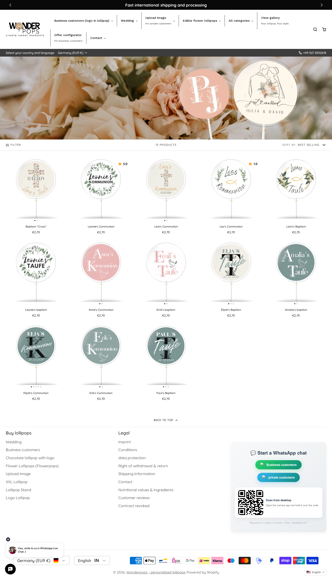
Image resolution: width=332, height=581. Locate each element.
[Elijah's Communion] (12, 356)
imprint (124, 441)
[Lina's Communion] (151, 190)
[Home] (25, 29)
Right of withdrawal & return (143, 465)
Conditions (127, 449)
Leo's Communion (231, 197)
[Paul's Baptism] (146, 356)
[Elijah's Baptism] (211, 273)
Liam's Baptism (296, 197)
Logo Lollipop (18, 497)
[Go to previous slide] (10, 5)
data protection (132, 457)
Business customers (23, 449)
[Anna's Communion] (86, 273)
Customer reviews (134, 497)
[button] (315, 572)
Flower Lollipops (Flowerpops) (32, 465)
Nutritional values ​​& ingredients (145, 489)
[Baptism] (21, 190)
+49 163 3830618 (314, 53)
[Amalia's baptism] (281, 273)
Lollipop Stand (18, 489)
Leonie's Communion (101, 197)
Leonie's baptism (36, 280)
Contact (125, 481)
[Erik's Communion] (86, 356)
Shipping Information (136, 473)
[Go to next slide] (322, 5)
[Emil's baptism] (151, 273)
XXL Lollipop (16, 481)
